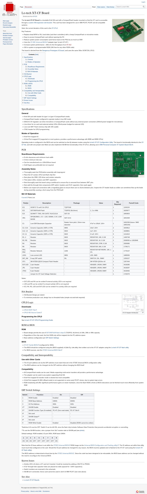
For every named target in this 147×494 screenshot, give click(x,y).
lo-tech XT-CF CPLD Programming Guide (39, 320)
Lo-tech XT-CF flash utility (120, 347)
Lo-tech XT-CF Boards (31, 480)
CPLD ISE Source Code (32, 312)
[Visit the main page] (9, 8)
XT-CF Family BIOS (30, 345)
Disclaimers (46, 491)
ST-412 (68, 45)
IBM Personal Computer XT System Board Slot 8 (116, 145)
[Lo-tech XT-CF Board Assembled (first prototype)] (128, 30)
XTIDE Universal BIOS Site (52, 350)
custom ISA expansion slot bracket (40, 23)
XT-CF (35, 16)
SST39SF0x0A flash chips (55, 332)
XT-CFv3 (55, 28)
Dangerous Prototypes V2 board (53, 50)
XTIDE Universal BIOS (61, 445)
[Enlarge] (143, 312)
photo (82, 430)
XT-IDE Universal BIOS (38, 42)
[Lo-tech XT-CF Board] (128, 164)
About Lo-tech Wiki (35, 491)
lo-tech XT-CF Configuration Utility (101, 142)
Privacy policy (25, 491)
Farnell (24, 197)
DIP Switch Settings (52, 338)
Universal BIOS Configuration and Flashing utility (100, 445)
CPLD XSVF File (29, 310)
